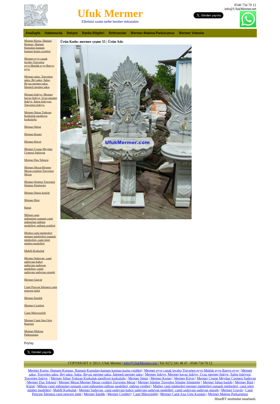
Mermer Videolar (191, 33)
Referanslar (117, 33)
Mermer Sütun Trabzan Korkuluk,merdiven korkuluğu (88, 378)
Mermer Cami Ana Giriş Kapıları (183, 394)
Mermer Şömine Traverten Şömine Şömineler (169, 382)
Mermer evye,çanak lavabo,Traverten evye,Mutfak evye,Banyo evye (191, 370)
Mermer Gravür (232, 390)
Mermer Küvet (184, 378)
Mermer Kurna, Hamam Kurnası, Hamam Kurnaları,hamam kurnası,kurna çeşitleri (85, 370)
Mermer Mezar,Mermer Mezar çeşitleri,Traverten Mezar (97, 382)
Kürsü (30, 386)
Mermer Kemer (161, 378)
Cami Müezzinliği (145, 394)
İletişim (72, 33)
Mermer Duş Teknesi (41, 382)
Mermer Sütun (138, 378)
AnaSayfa (33, 33)
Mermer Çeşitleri (119, 394)
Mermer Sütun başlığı (218, 382)
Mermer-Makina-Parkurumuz (153, 33)
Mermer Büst (244, 382)
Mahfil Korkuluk (65, 390)
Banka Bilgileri (93, 33)
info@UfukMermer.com (140, 363)
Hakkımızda (53, 33)
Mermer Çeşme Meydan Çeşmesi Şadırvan (226, 378)
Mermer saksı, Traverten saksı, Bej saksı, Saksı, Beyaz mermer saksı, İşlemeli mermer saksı (140, 372)
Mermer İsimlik (94, 394)
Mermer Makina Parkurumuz (228, 394)
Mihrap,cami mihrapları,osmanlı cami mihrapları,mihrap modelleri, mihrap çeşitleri (93, 386)
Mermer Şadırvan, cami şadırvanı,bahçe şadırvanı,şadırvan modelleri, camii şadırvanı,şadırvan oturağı (149, 390)
